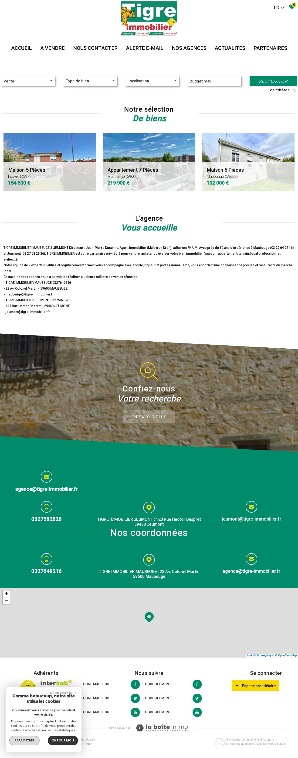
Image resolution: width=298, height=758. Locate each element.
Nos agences (189, 48)
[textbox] (90, 81)
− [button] (6, 601)
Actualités (230, 48)
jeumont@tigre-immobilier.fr (251, 519)
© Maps (265, 655)
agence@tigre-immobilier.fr (46, 489)
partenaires (270, 48)
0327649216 (46, 571)
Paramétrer (24, 740)
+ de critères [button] (278, 90)
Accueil (21, 48)
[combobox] (28, 81)
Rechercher (273, 81)
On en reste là (61, 693)
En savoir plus (149, 417)
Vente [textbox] (8, 81)
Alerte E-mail (144, 48)
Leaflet (251, 655)
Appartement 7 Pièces (133, 173)
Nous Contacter (95, 48)
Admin (88, 744)
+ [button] (6, 594)
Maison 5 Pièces (26, 173)
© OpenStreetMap (286, 655)
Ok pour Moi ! (63, 740)
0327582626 (46, 519)
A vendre (52, 48)
